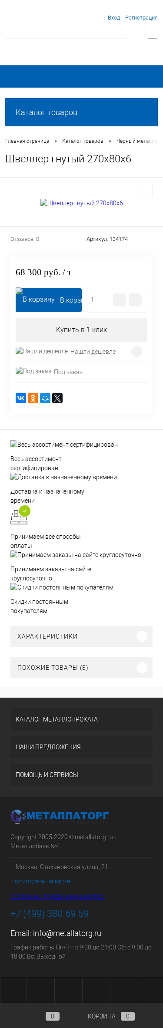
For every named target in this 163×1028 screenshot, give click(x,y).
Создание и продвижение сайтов (57, 896)
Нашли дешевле (93, 351)
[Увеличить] (81, 203)
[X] (57, 398)
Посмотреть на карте (40, 881)
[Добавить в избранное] (145, 190)
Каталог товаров (46, 112)
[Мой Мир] (45, 398)
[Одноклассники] (33, 398)
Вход (114, 17)
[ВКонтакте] (21, 398)
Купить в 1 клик (81, 330)
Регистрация (141, 17)
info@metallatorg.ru (67, 933)
